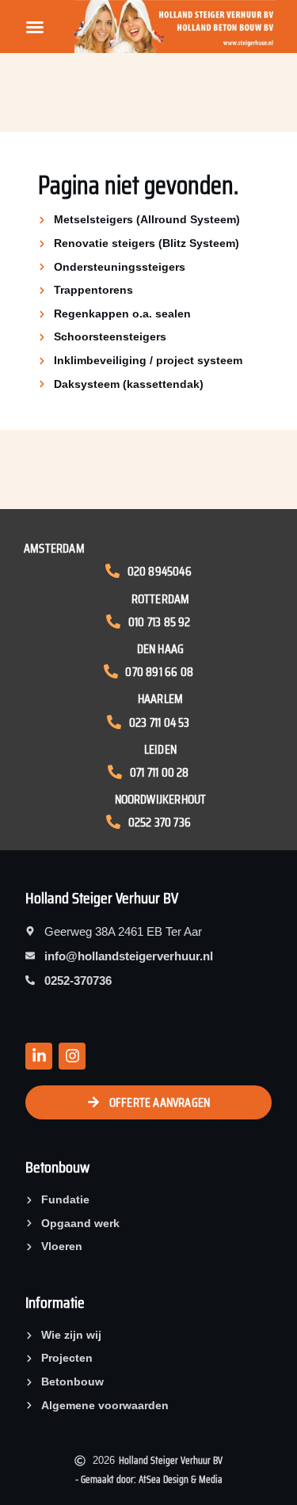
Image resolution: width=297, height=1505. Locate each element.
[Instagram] (72, 1056)
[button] (35, 27)
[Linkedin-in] (38, 1056)
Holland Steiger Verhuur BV (101, 897)
